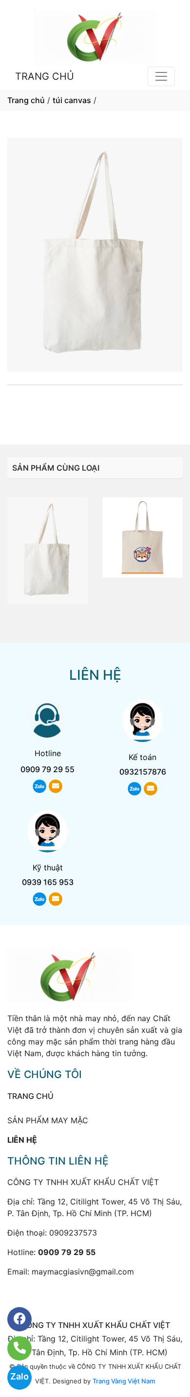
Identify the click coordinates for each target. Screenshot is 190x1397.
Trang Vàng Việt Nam (124, 1381)
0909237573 (73, 1233)
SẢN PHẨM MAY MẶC (47, 1120)
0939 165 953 (48, 882)
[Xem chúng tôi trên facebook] (13, 1319)
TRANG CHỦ (44, 76)
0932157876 (142, 772)
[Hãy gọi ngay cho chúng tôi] (13, 1348)
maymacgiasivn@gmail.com (83, 1271)
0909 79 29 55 (94, 406)
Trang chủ (26, 100)
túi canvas (72, 100)
